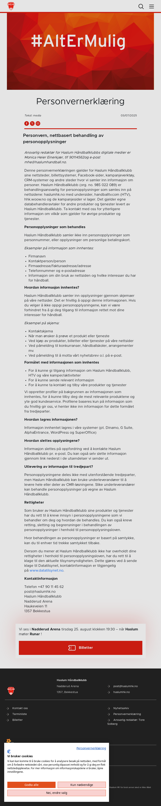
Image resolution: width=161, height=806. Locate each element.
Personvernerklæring (91, 748)
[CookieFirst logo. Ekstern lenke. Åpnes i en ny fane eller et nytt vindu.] (8, 751)
